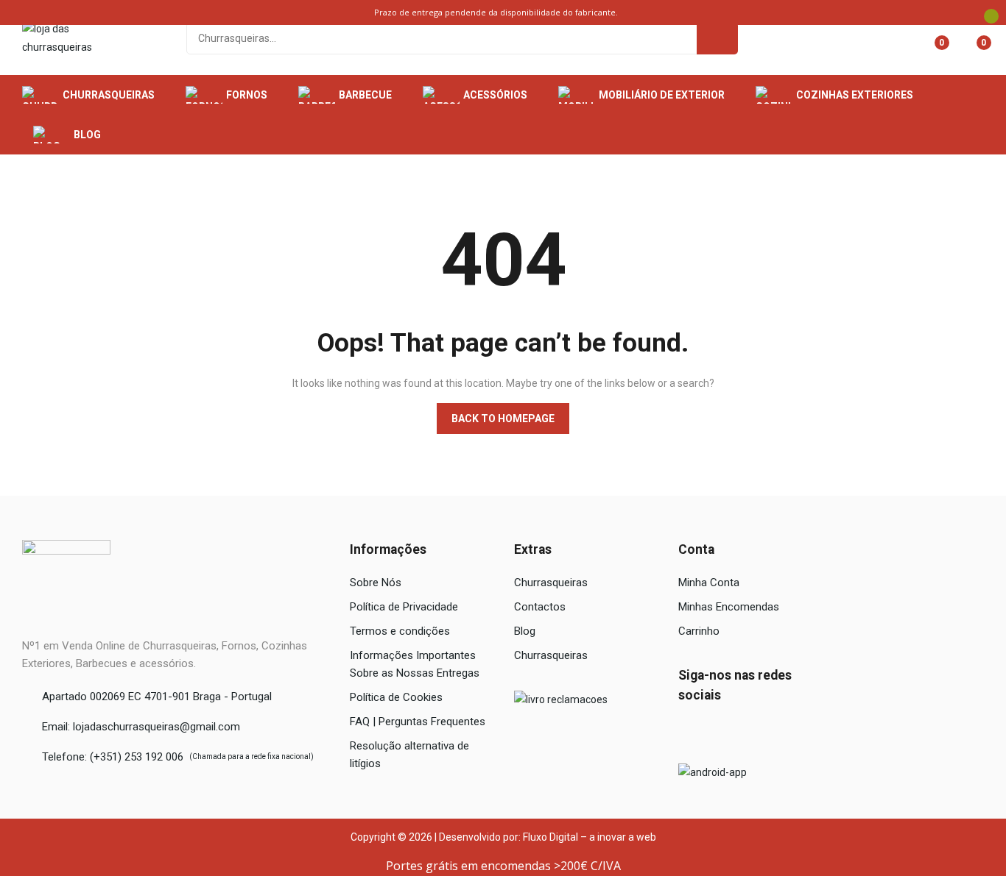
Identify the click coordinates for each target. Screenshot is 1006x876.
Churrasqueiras (551, 582)
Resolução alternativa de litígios (409, 754)
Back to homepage (503, 418)
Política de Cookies (396, 697)
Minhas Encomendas (728, 606)
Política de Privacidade (404, 606)
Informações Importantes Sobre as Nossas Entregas (414, 664)
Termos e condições (400, 631)
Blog (524, 631)
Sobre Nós (375, 582)
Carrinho (699, 631)
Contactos (540, 606)
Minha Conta (708, 582)
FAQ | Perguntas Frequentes (417, 721)
